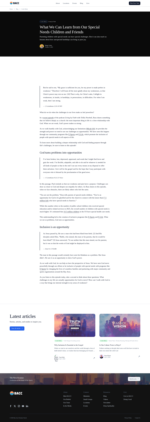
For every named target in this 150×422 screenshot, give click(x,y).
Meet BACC (67, 396)
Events (85, 406)
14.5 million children (71, 212)
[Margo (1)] (42, 45)
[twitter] (15, 406)
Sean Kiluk (62, 357)
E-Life (81, 134)
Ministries (86, 396)
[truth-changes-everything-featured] (74, 315)
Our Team (66, 403)
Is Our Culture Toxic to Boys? (110, 345)
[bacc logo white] (16, 392)
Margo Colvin (48, 45)
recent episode (48, 118)
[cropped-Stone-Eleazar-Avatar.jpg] (101, 355)
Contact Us (137, 418)
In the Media (25, 9)
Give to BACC (128, 396)
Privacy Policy (128, 418)
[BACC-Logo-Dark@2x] (14, 3)
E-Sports (71, 134)
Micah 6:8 (90, 129)
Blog (17, 9)
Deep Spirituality (108, 406)
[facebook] (11, 406)
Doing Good (127, 399)
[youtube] (23, 406)
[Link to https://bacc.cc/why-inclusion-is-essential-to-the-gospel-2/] (94, 358)
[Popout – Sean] (56, 355)
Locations (86, 403)
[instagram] (19, 406)
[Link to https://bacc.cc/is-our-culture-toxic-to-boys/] (139, 356)
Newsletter (106, 403)
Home (11, 9)
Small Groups (87, 399)
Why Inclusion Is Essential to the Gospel (68, 345)
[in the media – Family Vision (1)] (119, 315)
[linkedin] (27, 406)
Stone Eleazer (107, 355)
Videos (105, 399)
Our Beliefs (67, 399)
